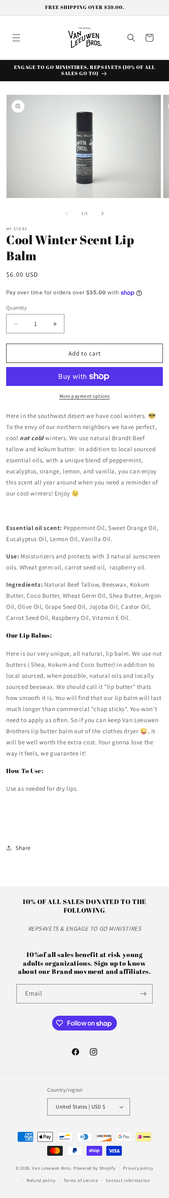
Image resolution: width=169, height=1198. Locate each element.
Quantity (16, 307)
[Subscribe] (143, 993)
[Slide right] (103, 213)
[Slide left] (66, 213)
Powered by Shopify (94, 1167)
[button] (16, 38)
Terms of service (81, 1180)
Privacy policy (138, 1168)
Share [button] (23, 847)
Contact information (128, 1180)
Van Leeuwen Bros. (52, 1167)
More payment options (84, 396)
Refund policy (41, 1180)
